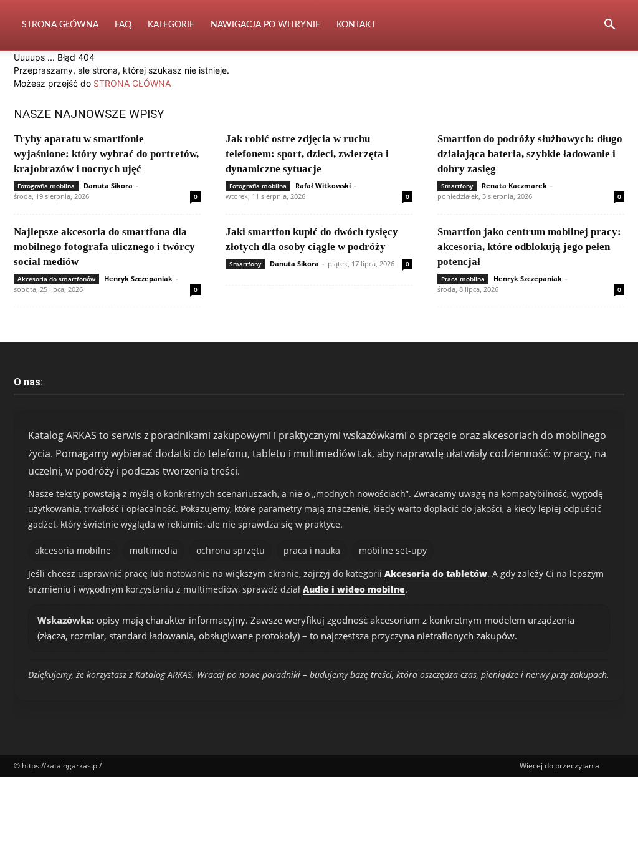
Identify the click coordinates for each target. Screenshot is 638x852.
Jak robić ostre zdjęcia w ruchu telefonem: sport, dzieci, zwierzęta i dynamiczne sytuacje (307, 154)
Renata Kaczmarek (514, 185)
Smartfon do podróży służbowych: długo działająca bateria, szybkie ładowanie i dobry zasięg (529, 154)
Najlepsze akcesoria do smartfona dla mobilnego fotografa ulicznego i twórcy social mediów (104, 247)
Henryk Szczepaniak (138, 278)
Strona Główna (60, 25)
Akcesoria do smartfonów (56, 278)
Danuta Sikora (108, 185)
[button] (609, 26)
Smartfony (457, 186)
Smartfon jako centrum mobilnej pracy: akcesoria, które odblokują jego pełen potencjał (529, 247)
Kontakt (356, 25)
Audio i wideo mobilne (354, 589)
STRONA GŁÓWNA (132, 83)
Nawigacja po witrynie (265, 25)
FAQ (123, 25)
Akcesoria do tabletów (435, 573)
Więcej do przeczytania (559, 765)
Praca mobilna (463, 278)
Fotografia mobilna (46, 186)
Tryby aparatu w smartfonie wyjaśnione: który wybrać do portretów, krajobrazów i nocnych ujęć (106, 154)
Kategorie (171, 25)
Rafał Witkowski (323, 185)
